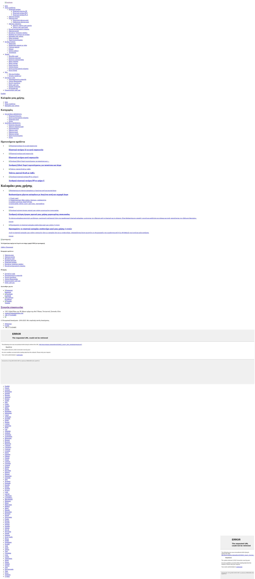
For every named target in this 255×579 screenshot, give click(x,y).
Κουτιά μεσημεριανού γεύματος (19, 29)
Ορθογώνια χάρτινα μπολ (21, 22)
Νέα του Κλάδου (14, 74)
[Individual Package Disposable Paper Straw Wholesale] (34, 210)
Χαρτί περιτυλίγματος (16, 40)
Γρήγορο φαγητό (14, 47)
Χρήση (7, 54)
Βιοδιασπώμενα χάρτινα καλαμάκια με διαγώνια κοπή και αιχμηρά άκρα (38, 194)
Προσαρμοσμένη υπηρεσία (17, 79)
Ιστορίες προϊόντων (15, 76)
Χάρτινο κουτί (13, 132)
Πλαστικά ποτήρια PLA (20, 15)
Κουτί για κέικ (13, 65)
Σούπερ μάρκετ (14, 51)
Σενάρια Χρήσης (10, 42)
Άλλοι (11, 121)
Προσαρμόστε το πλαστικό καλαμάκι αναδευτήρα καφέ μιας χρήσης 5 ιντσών (40, 229)
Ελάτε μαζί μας (14, 85)
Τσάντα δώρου (13, 67)
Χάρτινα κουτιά (14, 31)
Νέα (6, 72)
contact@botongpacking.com (14, 313)
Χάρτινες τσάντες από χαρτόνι (22, 25)
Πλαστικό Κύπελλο (15, 116)
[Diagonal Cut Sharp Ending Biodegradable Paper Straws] (32, 190)
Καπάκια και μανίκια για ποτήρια (19, 34)
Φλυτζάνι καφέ (13, 56)
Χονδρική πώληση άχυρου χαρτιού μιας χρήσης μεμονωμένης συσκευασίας (39, 214)
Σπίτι (6, 6)
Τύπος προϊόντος (10, 7)
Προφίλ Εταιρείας (14, 86)
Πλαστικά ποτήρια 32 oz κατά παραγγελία (26, 150)
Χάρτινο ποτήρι (14, 134)
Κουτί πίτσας (13, 70)
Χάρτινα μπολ (13, 18)
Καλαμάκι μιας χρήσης (16, 36)
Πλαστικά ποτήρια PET (20, 13)
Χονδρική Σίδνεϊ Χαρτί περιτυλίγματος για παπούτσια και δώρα (35, 165)
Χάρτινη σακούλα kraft (16, 127)
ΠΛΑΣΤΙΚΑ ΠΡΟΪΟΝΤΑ (13, 114)
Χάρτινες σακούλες (15, 24)
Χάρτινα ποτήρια (14, 16)
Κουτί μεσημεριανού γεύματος (18, 68)
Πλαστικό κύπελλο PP (20, 11)
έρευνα (11, 207)
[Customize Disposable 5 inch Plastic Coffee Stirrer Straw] (34, 225)
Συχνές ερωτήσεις (14, 83)
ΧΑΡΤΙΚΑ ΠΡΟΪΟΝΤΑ (13, 123)
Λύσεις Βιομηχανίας (15, 81)
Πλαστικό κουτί (14, 119)
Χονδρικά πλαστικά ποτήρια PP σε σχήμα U (27, 181)
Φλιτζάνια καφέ (10, 259)
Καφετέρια (12, 43)
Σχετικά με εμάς (10, 77)
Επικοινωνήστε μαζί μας (12, 90)
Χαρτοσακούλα (14, 128)
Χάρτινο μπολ (13, 130)
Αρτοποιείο (12, 52)
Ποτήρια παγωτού (10, 260)
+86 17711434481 (10, 315)
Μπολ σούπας (13, 63)
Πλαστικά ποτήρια (14, 9)
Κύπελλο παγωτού (15, 58)
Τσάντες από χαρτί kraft (20, 27)
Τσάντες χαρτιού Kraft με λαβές (22, 173)
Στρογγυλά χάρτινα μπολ (20, 20)
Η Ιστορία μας (13, 88)
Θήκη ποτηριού (14, 38)
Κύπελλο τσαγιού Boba (16, 60)
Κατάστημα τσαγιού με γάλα (18, 45)
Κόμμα (11, 49)
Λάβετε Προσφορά (7, 247)
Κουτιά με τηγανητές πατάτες (18, 33)
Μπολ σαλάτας (13, 61)
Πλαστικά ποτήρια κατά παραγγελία (23, 157)
